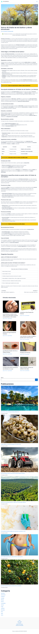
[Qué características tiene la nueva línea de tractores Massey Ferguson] (19, 459)
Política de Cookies (19, 624)
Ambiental (2, 596)
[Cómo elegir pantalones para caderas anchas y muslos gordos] (19, 544)
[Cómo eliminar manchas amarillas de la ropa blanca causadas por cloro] (19, 517)
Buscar (2, 377)
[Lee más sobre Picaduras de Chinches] (28, 346)
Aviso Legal (19, 621)
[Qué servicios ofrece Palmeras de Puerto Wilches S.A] (19, 398)
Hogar (2, 606)
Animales (2, 598)
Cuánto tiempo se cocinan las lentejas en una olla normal (11, 444)
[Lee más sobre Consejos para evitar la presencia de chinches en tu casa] (11, 361)
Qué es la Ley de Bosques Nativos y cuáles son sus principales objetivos (13, 502)
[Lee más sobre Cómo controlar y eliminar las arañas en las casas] (28, 361)
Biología (2, 599)
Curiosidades (3, 603)
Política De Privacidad (19, 625)
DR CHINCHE (6, 1)
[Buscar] (36, 380)
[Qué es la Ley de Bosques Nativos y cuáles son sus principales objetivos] (19, 488)
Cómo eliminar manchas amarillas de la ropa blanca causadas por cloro (13, 531)
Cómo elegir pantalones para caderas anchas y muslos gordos (12, 556)
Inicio (19, 620)
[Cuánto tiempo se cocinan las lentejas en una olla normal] (19, 429)
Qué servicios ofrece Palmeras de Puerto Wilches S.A (10, 411)
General (2, 604)
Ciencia (2, 601)
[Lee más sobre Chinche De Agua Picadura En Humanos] (9, 326)
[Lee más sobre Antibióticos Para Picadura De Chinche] (28, 305)
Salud (2, 613)
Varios (4, 318)
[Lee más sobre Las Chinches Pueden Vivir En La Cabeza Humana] (11, 345)
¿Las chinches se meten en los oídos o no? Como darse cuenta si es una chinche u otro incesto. (10, 315)
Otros (2, 611)
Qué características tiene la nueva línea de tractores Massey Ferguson (13, 473)
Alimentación (3, 594)
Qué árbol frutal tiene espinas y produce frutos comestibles (11, 585)
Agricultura (3, 593)
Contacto (19, 622)
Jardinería (2, 608)
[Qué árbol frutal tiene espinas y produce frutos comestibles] (19, 572)
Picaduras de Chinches (25, 352)
